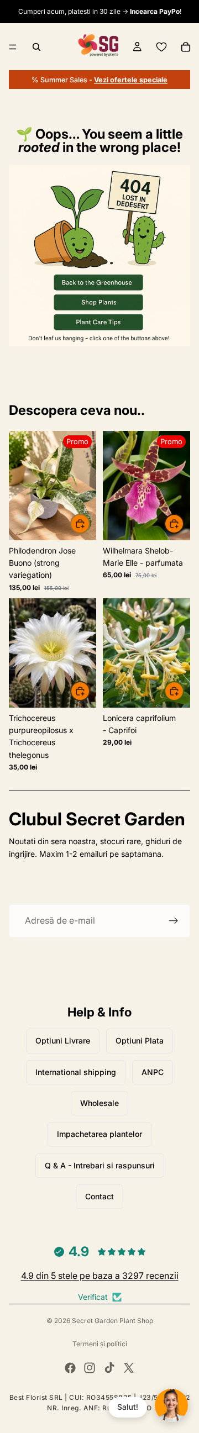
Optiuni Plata (140, 1040)
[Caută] (36, 47)
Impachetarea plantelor (99, 1134)
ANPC (153, 1072)
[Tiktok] (109, 1367)
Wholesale (99, 1103)
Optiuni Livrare (62, 1040)
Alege (183, 523)
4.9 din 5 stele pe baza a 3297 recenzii (100, 1275)
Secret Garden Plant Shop (112, 1320)
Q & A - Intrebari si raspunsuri (100, 1165)
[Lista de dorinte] (161, 47)
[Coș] (186, 47)
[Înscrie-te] (173, 920)
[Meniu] (12, 47)
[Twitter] (128, 1367)
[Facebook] (70, 1367)
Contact (99, 1196)
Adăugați (89, 523)
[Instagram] (89, 1367)
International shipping (75, 1072)
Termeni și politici (99, 1344)
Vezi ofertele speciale (130, 80)
